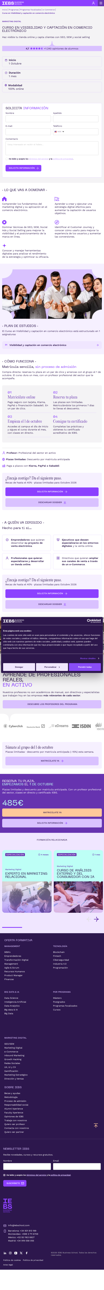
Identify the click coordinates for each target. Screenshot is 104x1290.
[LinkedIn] (4, 1253)
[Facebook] (26, 1253)
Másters (57, 998)
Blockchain (59, 952)
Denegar (19, 667)
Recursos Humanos (14, 971)
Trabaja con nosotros (15, 1120)
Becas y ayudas (12, 1093)
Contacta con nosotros (16, 1128)
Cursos (56, 1009)
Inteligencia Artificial (15, 1002)
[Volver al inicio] (13, 3)
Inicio (4, 10)
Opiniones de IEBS (13, 1116)
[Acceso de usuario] (93, 3)
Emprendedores (12, 956)
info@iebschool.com (19, 1225)
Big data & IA (11, 1009)
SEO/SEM (9, 1044)
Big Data (8, 1013)
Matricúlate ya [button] (50, 760)
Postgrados (59, 1002)
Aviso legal (8, 1265)
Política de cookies (12, 1260)
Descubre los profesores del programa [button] (52, 704)
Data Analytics (12, 1005)
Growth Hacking (12, 1059)
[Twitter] (21, 1253)
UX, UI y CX (10, 1067)
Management (11, 964)
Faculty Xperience (13, 1112)
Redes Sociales (12, 1063)
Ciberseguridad (61, 960)
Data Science (11, 998)
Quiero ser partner (14, 1132)
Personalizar (50, 667)
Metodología (10, 1097)
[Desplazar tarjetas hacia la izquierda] (89, 919)
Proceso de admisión (15, 1101)
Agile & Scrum (11, 967)
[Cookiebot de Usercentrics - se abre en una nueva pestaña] (89, 621)
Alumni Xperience (13, 1108)
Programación (60, 967)
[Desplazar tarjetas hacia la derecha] (96, 919)
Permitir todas (85, 667)
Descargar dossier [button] (50, 502)
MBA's (7, 952)
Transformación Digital (16, 960)
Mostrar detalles (88, 658)
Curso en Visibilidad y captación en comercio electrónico (28, 13)
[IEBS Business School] (7, 1206)
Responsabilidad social (16, 1105)
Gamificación (11, 1071)
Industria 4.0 (59, 964)
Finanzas (9, 979)
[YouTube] (15, 1253)
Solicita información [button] (50, 491)
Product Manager (13, 975)
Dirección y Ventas (14, 1078)
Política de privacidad (33, 1260)
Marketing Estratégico (16, 1075)
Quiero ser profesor (14, 1124)
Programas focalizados (30, 10)
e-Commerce (49, 10)
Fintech (57, 956)
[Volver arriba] (96, 1125)
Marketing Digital (13, 1047)
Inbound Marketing (14, 1055)
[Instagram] (10, 1253)
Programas (14, 10)
